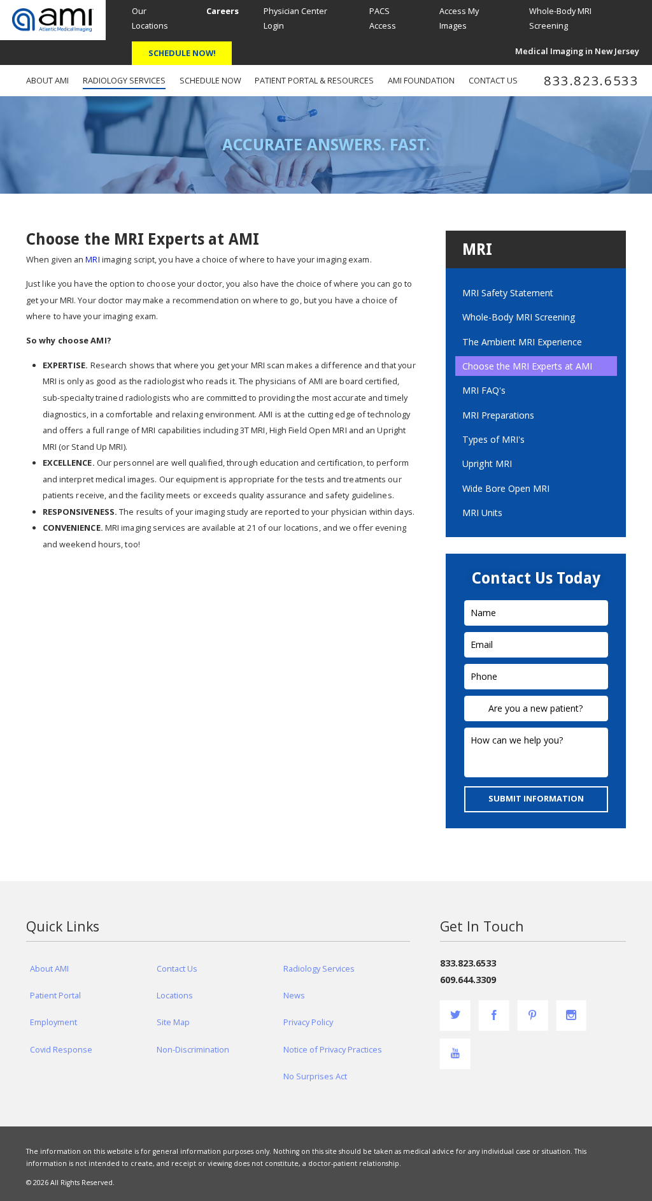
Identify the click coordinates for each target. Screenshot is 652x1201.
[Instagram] (571, 1015)
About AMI (49, 968)
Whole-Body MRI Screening (519, 317)
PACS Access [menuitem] (382, 18)
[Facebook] (494, 1015)
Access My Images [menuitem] (459, 18)
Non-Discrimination (193, 1049)
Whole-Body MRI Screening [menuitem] (560, 18)
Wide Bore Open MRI (505, 488)
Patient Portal (55, 995)
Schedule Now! (182, 53)
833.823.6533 (591, 81)
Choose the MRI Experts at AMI (527, 366)
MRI (92, 259)
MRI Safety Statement (507, 293)
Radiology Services (319, 968)
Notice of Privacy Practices (332, 1049)
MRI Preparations (498, 415)
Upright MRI (487, 463)
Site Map (173, 1022)
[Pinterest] (532, 1015)
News (294, 995)
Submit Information (536, 798)
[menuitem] (222, 11)
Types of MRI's (493, 439)
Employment (53, 1022)
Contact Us (177, 968)
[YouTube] (455, 1054)
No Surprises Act (315, 1076)
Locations (175, 995)
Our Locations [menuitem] (150, 18)
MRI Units (482, 513)
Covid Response (61, 1049)
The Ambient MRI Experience (522, 342)
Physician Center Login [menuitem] (295, 18)
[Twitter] (455, 1015)
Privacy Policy (308, 1022)
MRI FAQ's (484, 390)
